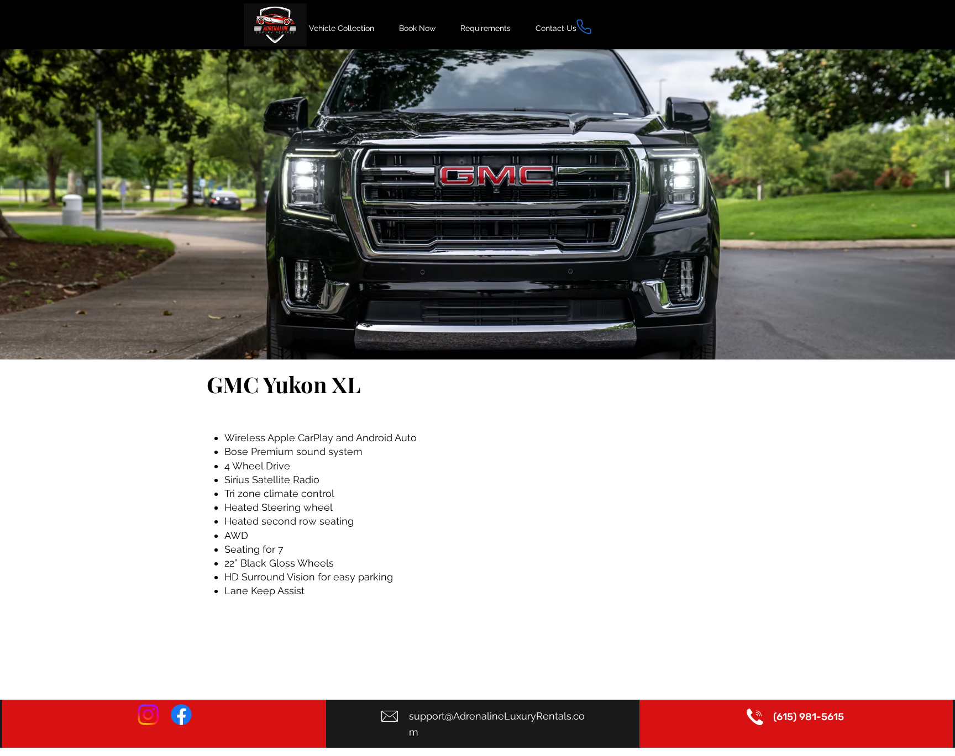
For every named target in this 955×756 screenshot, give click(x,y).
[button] (477, 204)
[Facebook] (181, 714)
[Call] (584, 27)
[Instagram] (148, 714)
